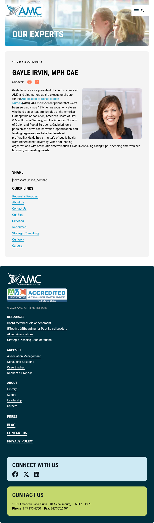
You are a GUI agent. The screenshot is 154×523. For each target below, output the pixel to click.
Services (18, 221)
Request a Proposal (25, 196)
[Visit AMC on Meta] (15, 474)
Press (12, 416)
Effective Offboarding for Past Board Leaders (37, 328)
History (12, 389)
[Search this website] (142, 10)
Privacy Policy (20, 441)
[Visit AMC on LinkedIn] (36, 474)
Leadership (14, 400)
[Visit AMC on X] (26, 474)
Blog (11, 425)
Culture (11, 395)
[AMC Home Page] (24, 278)
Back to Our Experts (29, 61)
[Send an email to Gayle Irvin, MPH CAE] (29, 82)
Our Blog (17, 215)
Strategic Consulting (25, 233)
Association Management (24, 356)
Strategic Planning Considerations (29, 340)
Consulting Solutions (20, 362)
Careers (17, 245)
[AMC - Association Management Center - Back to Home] (24, 10)
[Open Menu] (136, 11)
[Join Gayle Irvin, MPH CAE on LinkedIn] (37, 82)
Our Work (18, 239)
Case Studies (16, 367)
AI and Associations (20, 334)
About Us (18, 202)
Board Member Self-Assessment (29, 323)
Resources (19, 227)
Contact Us (19, 208)
